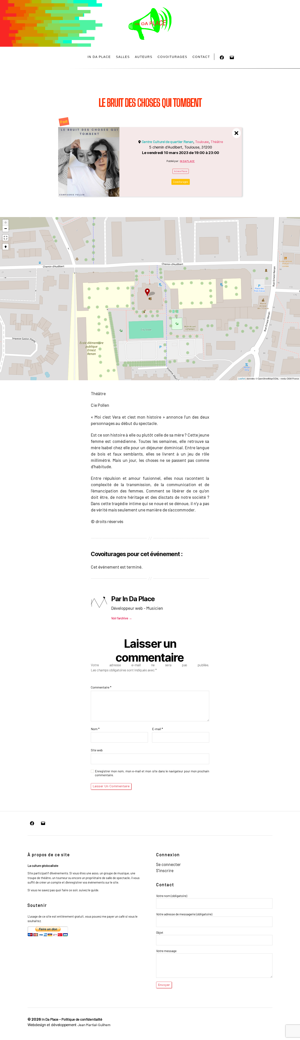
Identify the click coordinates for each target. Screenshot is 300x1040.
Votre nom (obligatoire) (171, 896)
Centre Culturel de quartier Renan (167, 141)
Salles (123, 57)
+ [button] (5, 222)
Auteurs (143, 57)
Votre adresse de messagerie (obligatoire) (184, 914)
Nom (95, 729)
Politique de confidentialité (81, 1019)
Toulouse (202, 141)
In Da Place (99, 57)
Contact (201, 57)
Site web (97, 750)
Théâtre (217, 141)
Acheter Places (180, 171)
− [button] (5, 228)
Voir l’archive (121, 618)
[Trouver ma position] (5, 247)
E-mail (157, 729)
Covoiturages (172, 57)
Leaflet (241, 378)
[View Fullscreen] (5, 238)
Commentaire (101, 687)
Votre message (166, 951)
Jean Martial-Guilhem (94, 1024)
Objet (159, 932)
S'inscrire (164, 870)
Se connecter (168, 864)
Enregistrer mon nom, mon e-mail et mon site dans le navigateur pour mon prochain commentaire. (152, 773)
